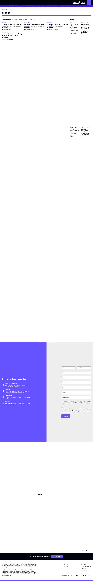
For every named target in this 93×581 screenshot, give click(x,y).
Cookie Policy (79, 575)
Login (83, 2)
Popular (32, 19)
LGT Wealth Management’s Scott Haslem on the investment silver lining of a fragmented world (85, 133)
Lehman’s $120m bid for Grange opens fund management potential (57, 26)
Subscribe (76, 2)
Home (3, 9)
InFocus (19, 6)
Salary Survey (75, 6)
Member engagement (55, 6)
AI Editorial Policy (87, 575)
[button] (89, 2)
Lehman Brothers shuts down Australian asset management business (11, 26)
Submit (66, 416)
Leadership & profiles (42, 6)
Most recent (19, 19)
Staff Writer (4, 29)
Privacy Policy (64, 575)
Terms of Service (71, 575)
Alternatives (27, 22)
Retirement (66, 6)
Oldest (26, 19)
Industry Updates (28, 6)
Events (83, 6)
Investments (10, 6)
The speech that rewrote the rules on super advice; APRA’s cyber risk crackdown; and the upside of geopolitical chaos (85, 29)
